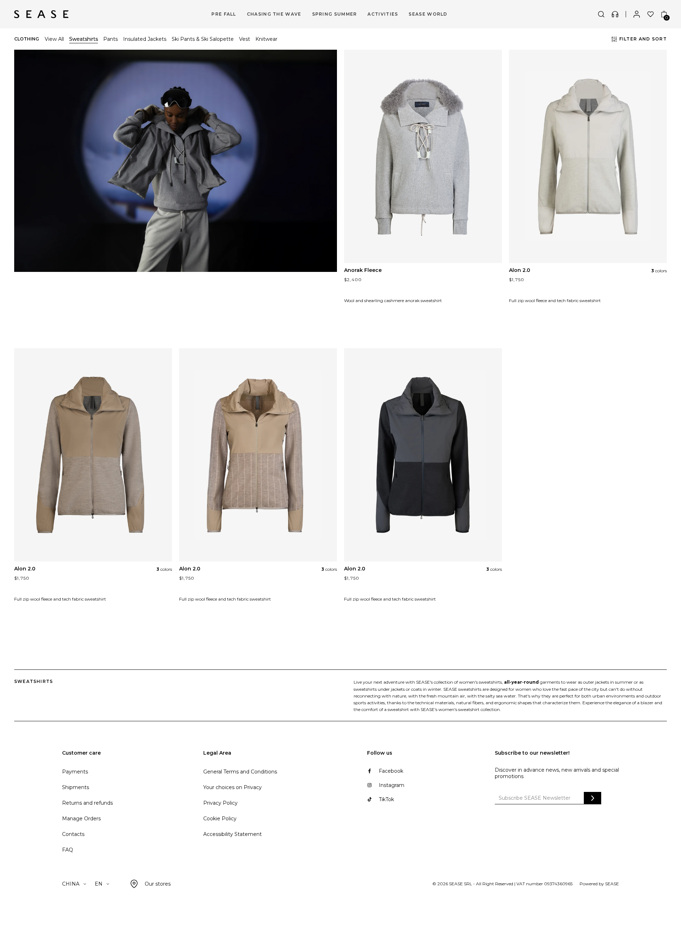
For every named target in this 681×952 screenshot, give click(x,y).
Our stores (158, 884)
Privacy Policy (220, 803)
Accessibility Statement (232, 834)
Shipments (75, 787)
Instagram (391, 785)
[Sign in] (636, 14)
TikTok (386, 799)
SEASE (612, 883)
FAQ (67, 850)
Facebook (391, 771)
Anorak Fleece (363, 270)
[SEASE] (41, 14)
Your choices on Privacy (232, 787)
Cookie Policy (220, 818)
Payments (75, 771)
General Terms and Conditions (240, 771)
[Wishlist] (650, 14)
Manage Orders (81, 818)
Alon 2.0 (519, 270)
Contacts (73, 834)
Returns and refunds (87, 803)
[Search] (601, 14)
